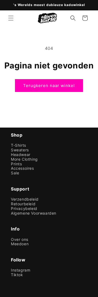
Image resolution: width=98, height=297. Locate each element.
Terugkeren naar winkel (49, 85)
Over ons (19, 239)
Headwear (20, 154)
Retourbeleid (23, 204)
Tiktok (17, 275)
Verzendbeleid (25, 199)
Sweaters (20, 150)
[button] (11, 18)
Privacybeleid (24, 208)
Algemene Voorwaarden (33, 213)
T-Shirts (18, 145)
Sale (15, 173)
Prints (16, 164)
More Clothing (24, 159)
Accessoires (22, 168)
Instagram (20, 270)
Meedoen (20, 244)
